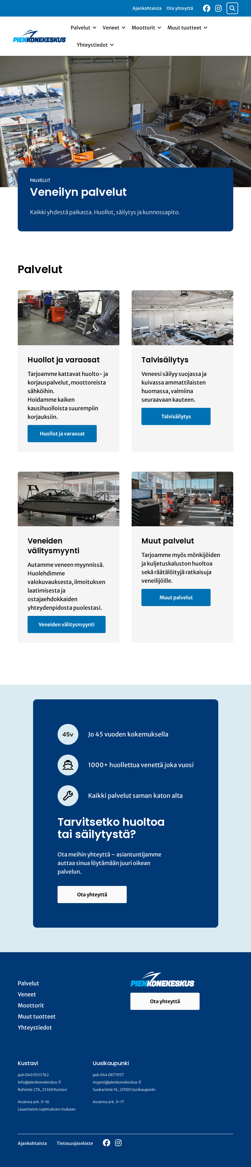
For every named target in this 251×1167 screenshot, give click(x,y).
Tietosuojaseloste (75, 1143)
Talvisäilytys (176, 416)
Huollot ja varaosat (62, 434)
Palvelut (81, 28)
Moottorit (144, 28)
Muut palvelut (176, 597)
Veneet (111, 28)
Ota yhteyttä (180, 8)
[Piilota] (93, 27)
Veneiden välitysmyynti (67, 624)
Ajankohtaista (147, 8)
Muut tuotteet (184, 28)
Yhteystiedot (93, 45)
